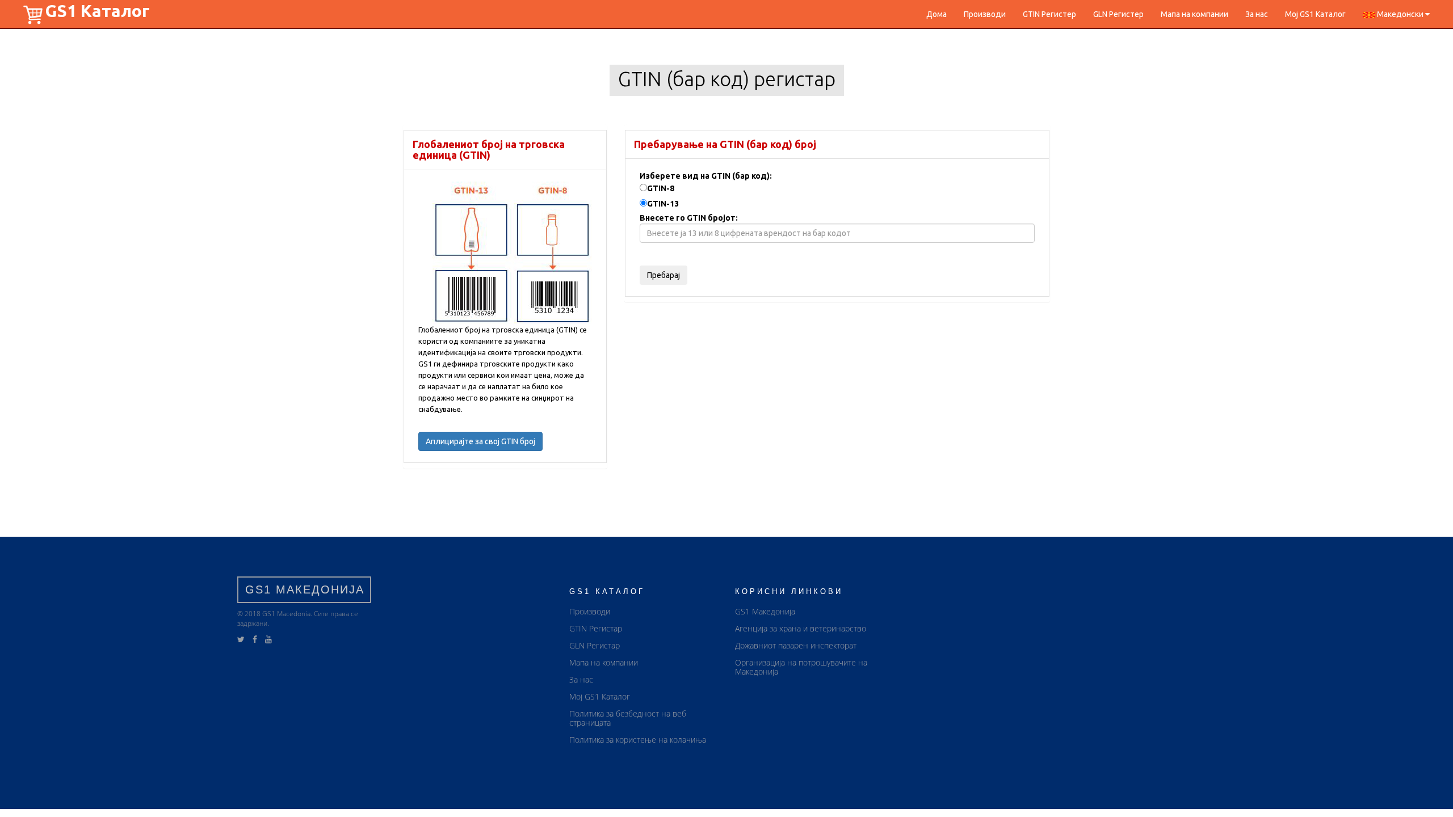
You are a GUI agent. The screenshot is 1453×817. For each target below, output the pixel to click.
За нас (1256, 14)
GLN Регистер (1118, 14)
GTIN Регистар (595, 628)
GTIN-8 (660, 188)
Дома (936, 14)
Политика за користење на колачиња (637, 739)
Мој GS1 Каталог (1315, 14)
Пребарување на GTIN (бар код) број (725, 144)
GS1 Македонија (765, 611)
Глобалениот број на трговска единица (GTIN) (489, 149)
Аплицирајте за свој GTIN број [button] (480, 441)
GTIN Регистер (1049, 14)
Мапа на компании (1194, 14)
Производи (985, 14)
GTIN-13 (663, 203)
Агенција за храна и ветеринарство (800, 628)
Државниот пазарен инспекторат (795, 645)
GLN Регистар (594, 645)
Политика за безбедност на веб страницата (627, 718)
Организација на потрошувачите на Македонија (801, 667)
